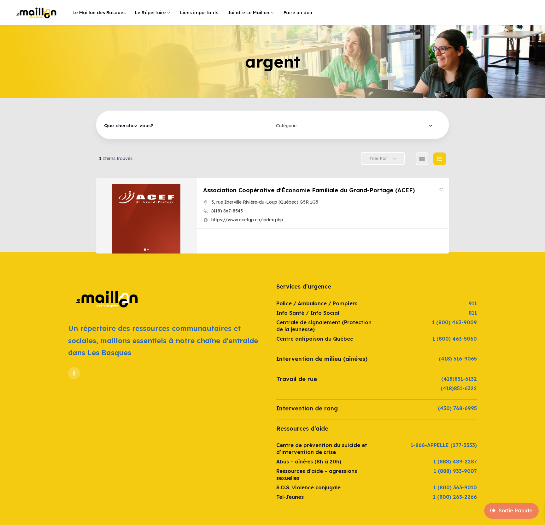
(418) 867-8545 (227, 211)
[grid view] (422, 158)
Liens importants (199, 12)
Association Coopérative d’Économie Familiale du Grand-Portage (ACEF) (309, 190)
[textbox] (286, 126)
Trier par (378, 158)
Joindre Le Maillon (248, 12)
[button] (103, 215)
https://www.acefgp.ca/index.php (247, 220)
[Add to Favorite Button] (440, 189)
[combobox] (354, 125)
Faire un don (298, 12)
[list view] (439, 158)
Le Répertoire (150, 12)
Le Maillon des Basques (99, 12)
